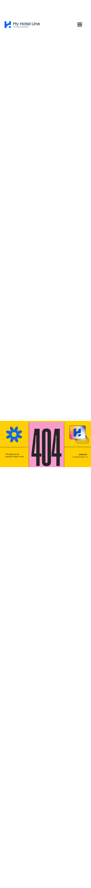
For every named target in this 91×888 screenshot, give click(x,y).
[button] (79, 24)
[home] (22, 24)
